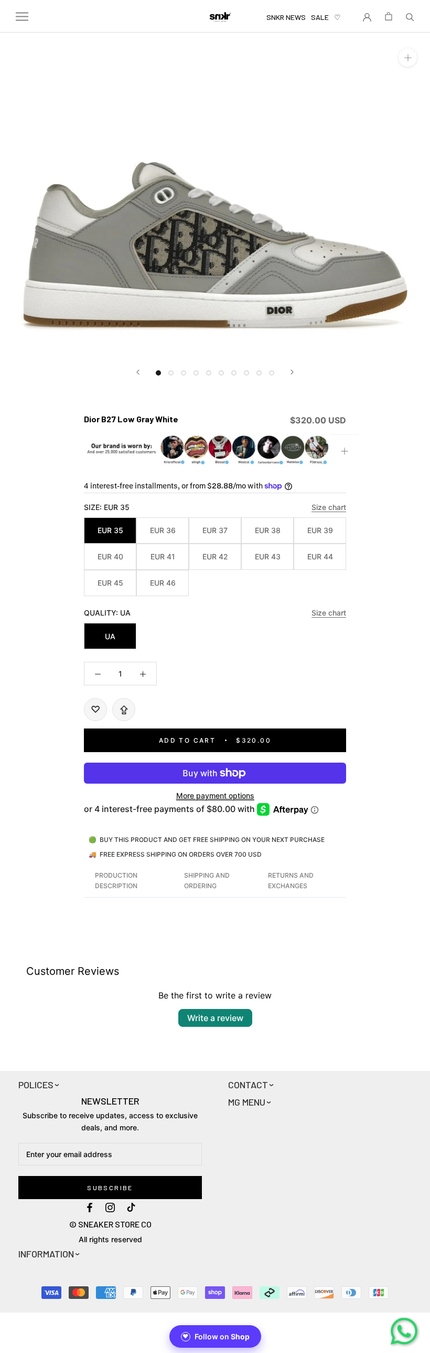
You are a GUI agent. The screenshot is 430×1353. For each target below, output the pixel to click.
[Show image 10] (271, 373)
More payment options (215, 795)
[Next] (292, 372)
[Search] (410, 16)
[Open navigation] (22, 16)
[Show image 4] (196, 373)
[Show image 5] (208, 373)
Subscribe (110, 1187)
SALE (320, 17)
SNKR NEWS (286, 17)
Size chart (328, 507)
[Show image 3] (183, 373)
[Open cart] (388, 16)
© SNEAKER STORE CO (110, 1224)
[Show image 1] (158, 373)
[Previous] (137, 372)
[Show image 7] (233, 373)
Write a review (215, 1018)
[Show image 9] (259, 373)
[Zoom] (408, 57)
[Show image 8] (246, 373)
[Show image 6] (221, 373)
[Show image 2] (171, 373)
